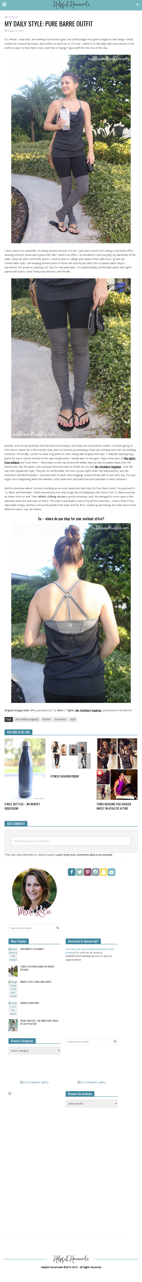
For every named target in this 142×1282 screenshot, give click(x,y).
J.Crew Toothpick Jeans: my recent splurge (37, 968)
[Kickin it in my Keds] (13, 1008)
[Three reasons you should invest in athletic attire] (117, 769)
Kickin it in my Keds (29, 1003)
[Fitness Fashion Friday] (71, 755)
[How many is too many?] (13, 954)
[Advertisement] (92, 1173)
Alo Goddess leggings (27, 719)
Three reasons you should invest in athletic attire (114, 806)
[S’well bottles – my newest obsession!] (25, 769)
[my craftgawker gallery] (92, 1082)
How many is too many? (32, 949)
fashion (46, 719)
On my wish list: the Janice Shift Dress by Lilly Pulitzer (39, 1022)
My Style (11, 17)
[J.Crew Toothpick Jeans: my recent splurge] (13, 970)
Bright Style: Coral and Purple (35, 981)
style (72, 719)
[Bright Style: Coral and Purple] (13, 988)
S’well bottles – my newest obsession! (22, 806)
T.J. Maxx (58, 710)
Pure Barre (60, 719)
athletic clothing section (51, 496)
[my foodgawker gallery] (34, 1082)
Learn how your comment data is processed (83, 855)
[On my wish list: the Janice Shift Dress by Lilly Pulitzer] (13, 1025)
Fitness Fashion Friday (65, 776)
